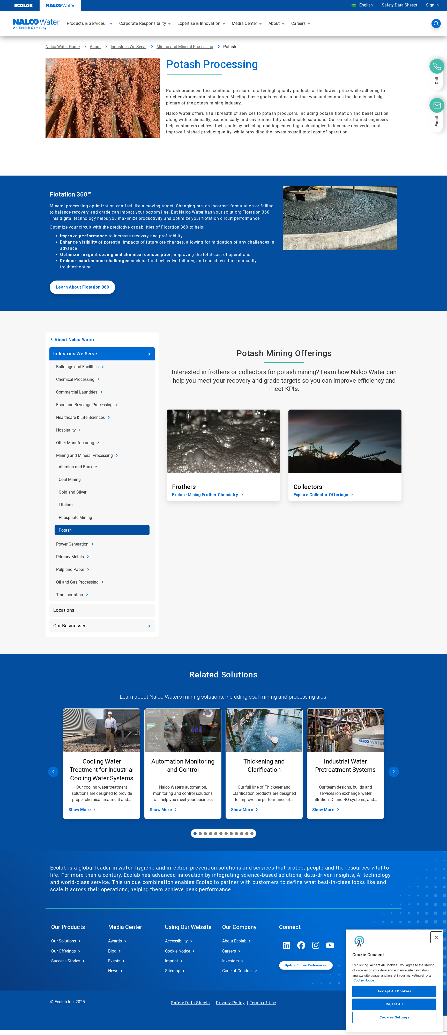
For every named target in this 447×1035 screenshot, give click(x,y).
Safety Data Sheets (399, 5)
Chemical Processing (75, 379)
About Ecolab (234, 941)
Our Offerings (63, 951)
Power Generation (72, 544)
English (365, 5)
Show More (80, 809)
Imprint (171, 960)
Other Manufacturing (75, 442)
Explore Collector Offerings (321, 494)
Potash (65, 530)
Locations (63, 610)
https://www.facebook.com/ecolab (301, 945)
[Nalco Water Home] (35, 25)
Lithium (66, 504)
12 (252, 833)
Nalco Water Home (63, 46)
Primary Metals (70, 556)
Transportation (69, 594)
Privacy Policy (230, 1002)
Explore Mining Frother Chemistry (205, 494)
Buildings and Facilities (77, 366)
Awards (115, 941)
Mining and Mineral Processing (185, 46)
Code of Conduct (237, 970)
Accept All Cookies (394, 991)
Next (394, 772)
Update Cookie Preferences (306, 965)
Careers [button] (298, 23)
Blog (112, 951)
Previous (53, 772)
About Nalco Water (75, 339)
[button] (112, 23)
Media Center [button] (244, 23)
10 (241, 833)
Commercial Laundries (76, 392)
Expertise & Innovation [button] (198, 23)
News (113, 970)
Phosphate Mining (75, 517)
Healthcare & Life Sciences (80, 417)
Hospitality (66, 430)
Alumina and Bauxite (78, 466)
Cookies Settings (394, 1017)
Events (114, 960)
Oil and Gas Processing (77, 582)
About (95, 46)
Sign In (432, 5)
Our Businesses (70, 625)
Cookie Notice (364, 980)
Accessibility (176, 941)
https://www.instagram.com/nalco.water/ (316, 945)
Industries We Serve (128, 46)
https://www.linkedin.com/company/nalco (287, 945)
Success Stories (65, 960)
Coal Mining (70, 479)
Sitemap (172, 970)
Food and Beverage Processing (84, 404)
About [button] (274, 23)
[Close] (436, 937)
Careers (229, 951)
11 (246, 833)
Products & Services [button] (86, 23)
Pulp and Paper (70, 569)
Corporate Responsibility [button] (142, 23)
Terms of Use (263, 1002)
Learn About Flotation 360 (82, 287)
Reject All (394, 1004)
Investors (230, 960)
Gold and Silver (72, 492)
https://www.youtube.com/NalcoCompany (330, 945)
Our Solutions (63, 941)
